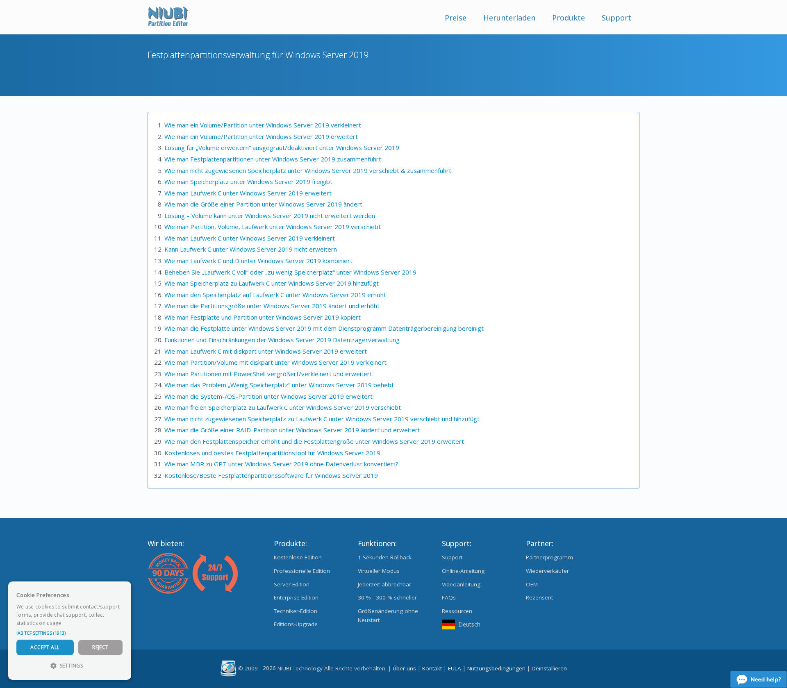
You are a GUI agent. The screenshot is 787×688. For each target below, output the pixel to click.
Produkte (568, 18)
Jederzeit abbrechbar (384, 584)
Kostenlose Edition (298, 557)
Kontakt (432, 668)
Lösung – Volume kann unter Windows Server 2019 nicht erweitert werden (269, 215)
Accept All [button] (44, 647)
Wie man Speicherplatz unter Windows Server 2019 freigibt (248, 181)
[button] (69, 633)
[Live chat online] (758, 679)
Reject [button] (100, 647)
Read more (77, 623)
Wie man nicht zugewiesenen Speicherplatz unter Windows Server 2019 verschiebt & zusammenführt (307, 170)
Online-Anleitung (463, 570)
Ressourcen (457, 611)
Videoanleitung (461, 584)
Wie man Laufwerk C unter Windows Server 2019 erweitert (248, 193)
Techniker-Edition (295, 611)
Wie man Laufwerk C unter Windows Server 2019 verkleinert (249, 238)
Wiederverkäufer (547, 570)
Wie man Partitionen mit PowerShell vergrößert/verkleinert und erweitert (268, 374)
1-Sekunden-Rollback (385, 557)
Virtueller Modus (379, 570)
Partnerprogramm (549, 557)
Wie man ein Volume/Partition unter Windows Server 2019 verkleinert (262, 125)
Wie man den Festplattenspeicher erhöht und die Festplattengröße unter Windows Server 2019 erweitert (314, 441)
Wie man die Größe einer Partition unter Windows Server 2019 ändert (263, 204)
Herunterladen (509, 18)
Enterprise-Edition (296, 597)
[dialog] (69, 630)
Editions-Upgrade (296, 624)
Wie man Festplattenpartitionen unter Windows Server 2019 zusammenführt (272, 159)
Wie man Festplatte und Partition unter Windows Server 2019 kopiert (262, 317)
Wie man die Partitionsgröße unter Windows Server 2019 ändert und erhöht (272, 306)
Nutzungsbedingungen (496, 668)
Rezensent (539, 597)
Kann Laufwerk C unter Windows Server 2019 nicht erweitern (250, 249)
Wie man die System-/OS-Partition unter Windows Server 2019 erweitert (268, 396)
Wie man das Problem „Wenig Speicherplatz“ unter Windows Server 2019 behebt (279, 385)
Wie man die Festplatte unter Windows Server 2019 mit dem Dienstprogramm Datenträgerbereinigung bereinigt (324, 328)
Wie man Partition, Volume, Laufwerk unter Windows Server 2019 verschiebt (272, 227)
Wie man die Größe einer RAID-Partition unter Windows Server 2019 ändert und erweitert (292, 430)
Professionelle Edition (302, 570)
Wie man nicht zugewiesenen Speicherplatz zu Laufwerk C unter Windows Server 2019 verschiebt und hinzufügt (322, 419)
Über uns (404, 668)
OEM (532, 584)
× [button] (122, 590)
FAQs (449, 597)
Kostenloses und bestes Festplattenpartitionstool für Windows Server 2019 (272, 453)
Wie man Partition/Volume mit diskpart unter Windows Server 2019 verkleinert (275, 362)
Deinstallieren (549, 668)
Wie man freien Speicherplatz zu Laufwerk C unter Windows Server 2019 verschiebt (282, 407)
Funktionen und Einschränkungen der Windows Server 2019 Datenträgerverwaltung (282, 340)
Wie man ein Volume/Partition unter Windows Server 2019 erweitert (261, 136)
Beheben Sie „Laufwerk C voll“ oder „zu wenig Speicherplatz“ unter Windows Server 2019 (290, 272)
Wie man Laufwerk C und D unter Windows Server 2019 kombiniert (258, 261)
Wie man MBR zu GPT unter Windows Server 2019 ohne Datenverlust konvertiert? (281, 464)
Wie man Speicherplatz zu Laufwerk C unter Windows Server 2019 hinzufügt (271, 283)
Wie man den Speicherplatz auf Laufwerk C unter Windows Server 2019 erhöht (275, 295)
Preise (455, 18)
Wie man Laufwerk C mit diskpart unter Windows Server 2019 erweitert (265, 351)
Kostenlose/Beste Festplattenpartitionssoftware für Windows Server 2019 (271, 475)
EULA (454, 668)
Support (616, 18)
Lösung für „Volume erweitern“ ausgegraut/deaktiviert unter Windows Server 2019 (281, 147)
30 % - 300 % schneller (387, 597)
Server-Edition (291, 584)
